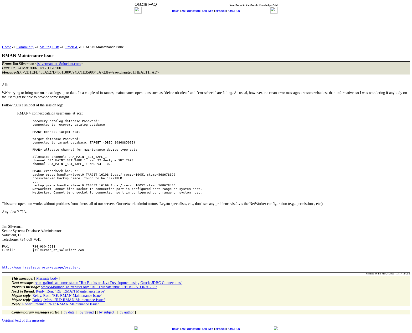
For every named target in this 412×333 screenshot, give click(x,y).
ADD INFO (207, 11)
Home (6, 47)
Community (25, 47)
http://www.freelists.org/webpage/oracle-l (41, 267)
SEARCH (221, 11)
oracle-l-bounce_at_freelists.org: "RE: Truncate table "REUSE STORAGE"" (99, 287)
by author (126, 312)
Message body (47, 278)
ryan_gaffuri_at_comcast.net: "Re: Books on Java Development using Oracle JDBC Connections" (108, 283)
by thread (87, 312)
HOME (175, 11)
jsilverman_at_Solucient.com (59, 64)
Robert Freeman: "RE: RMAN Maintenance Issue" (60, 304)
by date (68, 312)
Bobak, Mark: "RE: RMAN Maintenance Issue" (68, 300)
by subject (106, 312)
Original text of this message (23, 320)
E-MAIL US (234, 11)
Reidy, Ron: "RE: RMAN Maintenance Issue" (71, 291)
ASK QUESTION (190, 11)
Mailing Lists (49, 47)
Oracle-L (71, 47)
